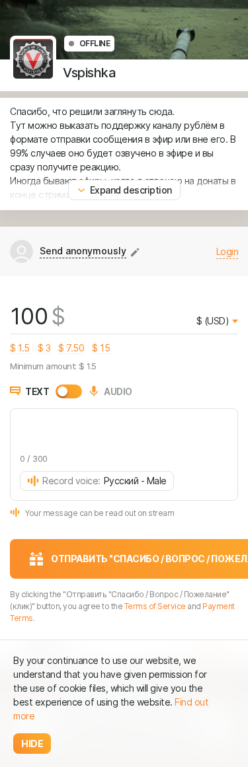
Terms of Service (155, 606)
